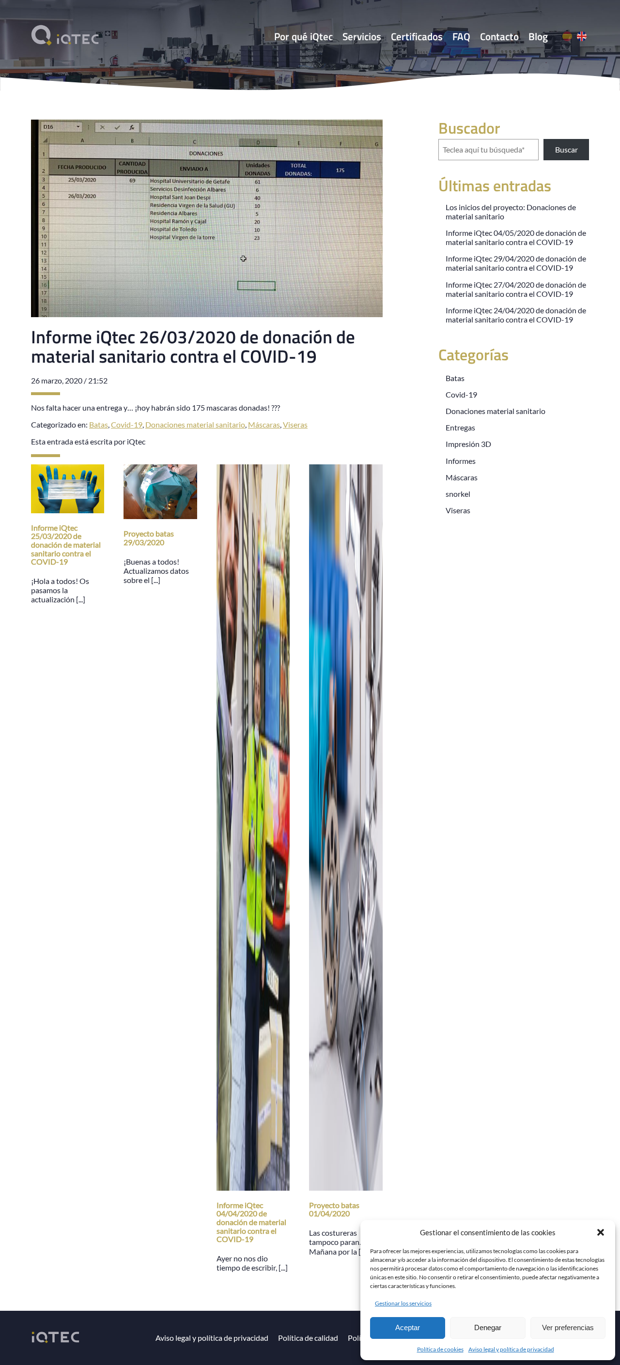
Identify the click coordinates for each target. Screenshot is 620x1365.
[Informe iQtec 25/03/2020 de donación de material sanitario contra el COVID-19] (67, 508)
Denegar (487, 1327)
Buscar (566, 149)
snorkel (458, 493)
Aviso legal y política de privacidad (511, 1349)
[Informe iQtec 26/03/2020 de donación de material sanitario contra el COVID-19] (207, 312)
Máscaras (264, 424)
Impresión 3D (468, 443)
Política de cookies (440, 1349)
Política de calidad (308, 1337)
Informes (461, 460)
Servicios (361, 36)
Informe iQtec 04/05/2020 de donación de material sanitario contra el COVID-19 (516, 237)
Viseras (295, 424)
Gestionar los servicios (403, 1303)
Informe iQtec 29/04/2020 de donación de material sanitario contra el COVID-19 (516, 263)
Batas (98, 424)
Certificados (417, 36)
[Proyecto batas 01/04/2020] (345, 1185)
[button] (600, 1232)
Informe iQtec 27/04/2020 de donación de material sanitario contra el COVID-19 (516, 289)
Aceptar (407, 1327)
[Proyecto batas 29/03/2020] (160, 514)
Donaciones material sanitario (195, 424)
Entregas (460, 427)
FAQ (461, 36)
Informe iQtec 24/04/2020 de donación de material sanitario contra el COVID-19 (516, 315)
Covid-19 (126, 424)
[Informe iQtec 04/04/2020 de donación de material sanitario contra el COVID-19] (253, 1185)
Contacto (499, 36)
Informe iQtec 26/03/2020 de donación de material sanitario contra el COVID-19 (193, 346)
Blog (538, 36)
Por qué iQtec (303, 36)
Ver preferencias (568, 1327)
